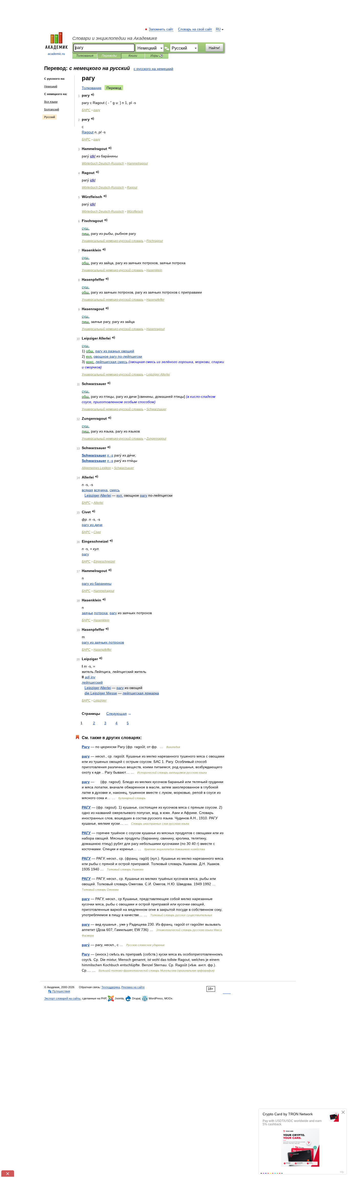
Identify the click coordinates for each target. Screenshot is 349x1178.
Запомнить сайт (161, 29)
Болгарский (51, 109)
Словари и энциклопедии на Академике (114, 38)
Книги (133, 55)
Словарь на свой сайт (195, 29)
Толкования (84, 55)
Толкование (91, 88)
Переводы (109, 55)
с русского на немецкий (153, 69)
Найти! (214, 48)
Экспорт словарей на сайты (62, 998)
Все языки (50, 101)
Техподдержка (110, 987)
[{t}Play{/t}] (93, 95)
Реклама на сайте (133, 987)
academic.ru (56, 54)
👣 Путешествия (59, 991)
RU (218, 29)
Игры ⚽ (156, 55)
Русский (49, 117)
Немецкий (50, 86)
